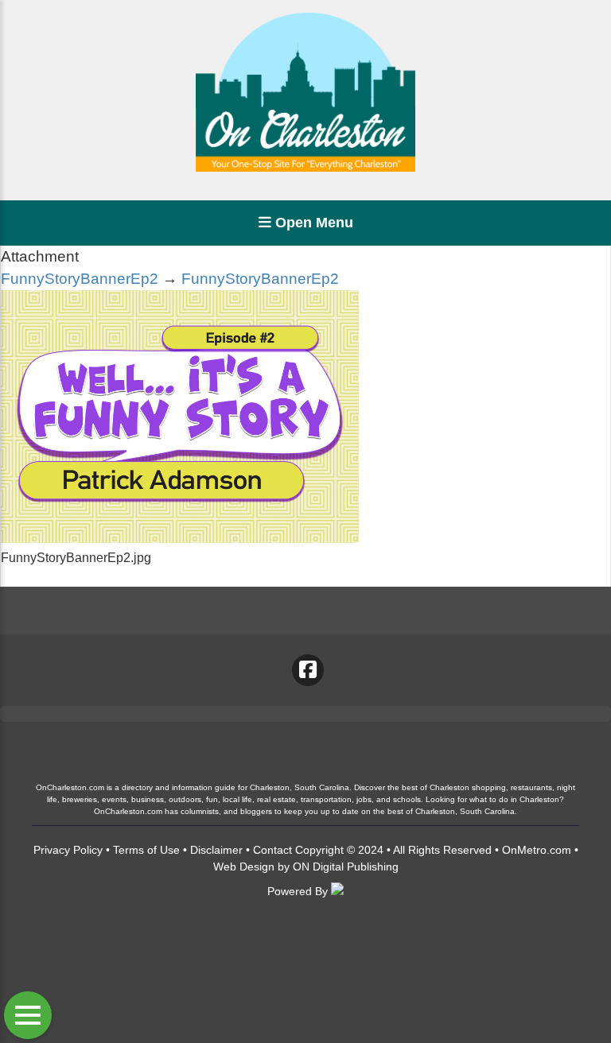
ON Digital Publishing (346, 866)
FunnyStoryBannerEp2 (79, 278)
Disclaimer (216, 849)
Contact (272, 849)
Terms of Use (146, 849)
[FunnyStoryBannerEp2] (180, 538)
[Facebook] (308, 670)
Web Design (243, 866)
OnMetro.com (536, 849)
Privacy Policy (68, 849)
